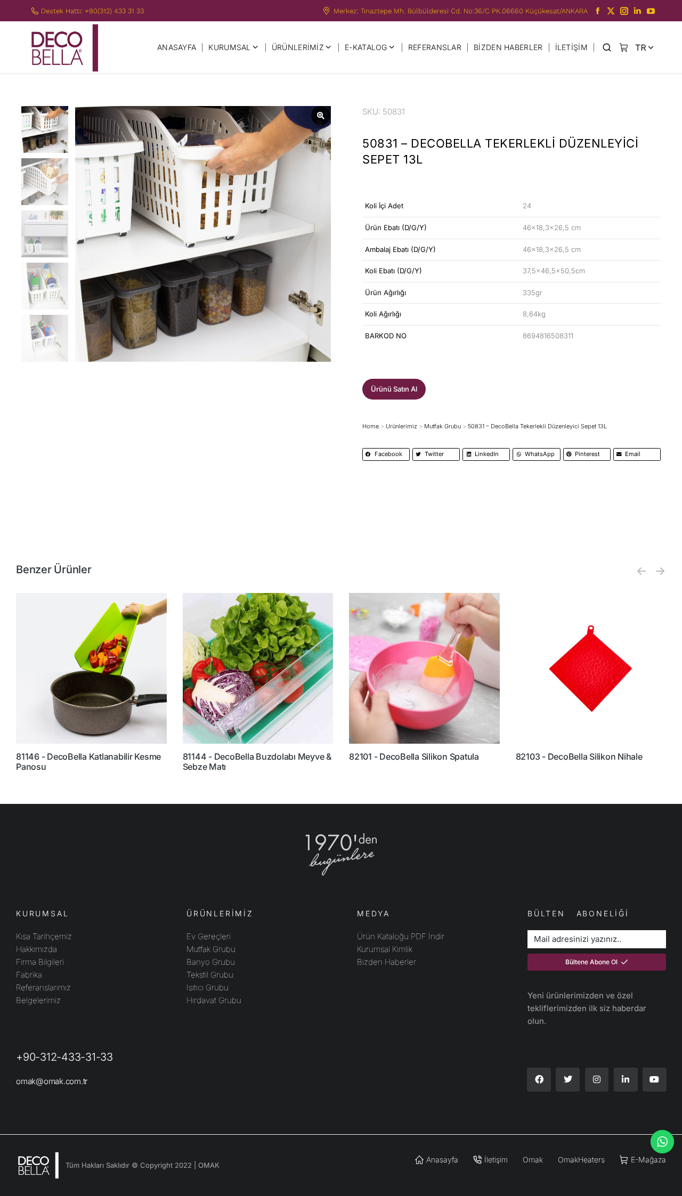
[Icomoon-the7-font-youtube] (650, 10)
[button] (394, 389)
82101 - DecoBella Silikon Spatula (414, 756)
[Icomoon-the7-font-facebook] (597, 10)
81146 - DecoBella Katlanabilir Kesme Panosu (88, 761)
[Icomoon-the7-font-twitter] (610, 10)
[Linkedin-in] (626, 1080)
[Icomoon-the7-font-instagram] (624, 10)
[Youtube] (655, 1080)
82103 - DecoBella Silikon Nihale (579, 756)
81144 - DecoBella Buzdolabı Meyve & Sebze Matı (257, 761)
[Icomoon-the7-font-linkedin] (637, 10)
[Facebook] (539, 1080)
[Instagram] (597, 1080)
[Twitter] (568, 1080)
